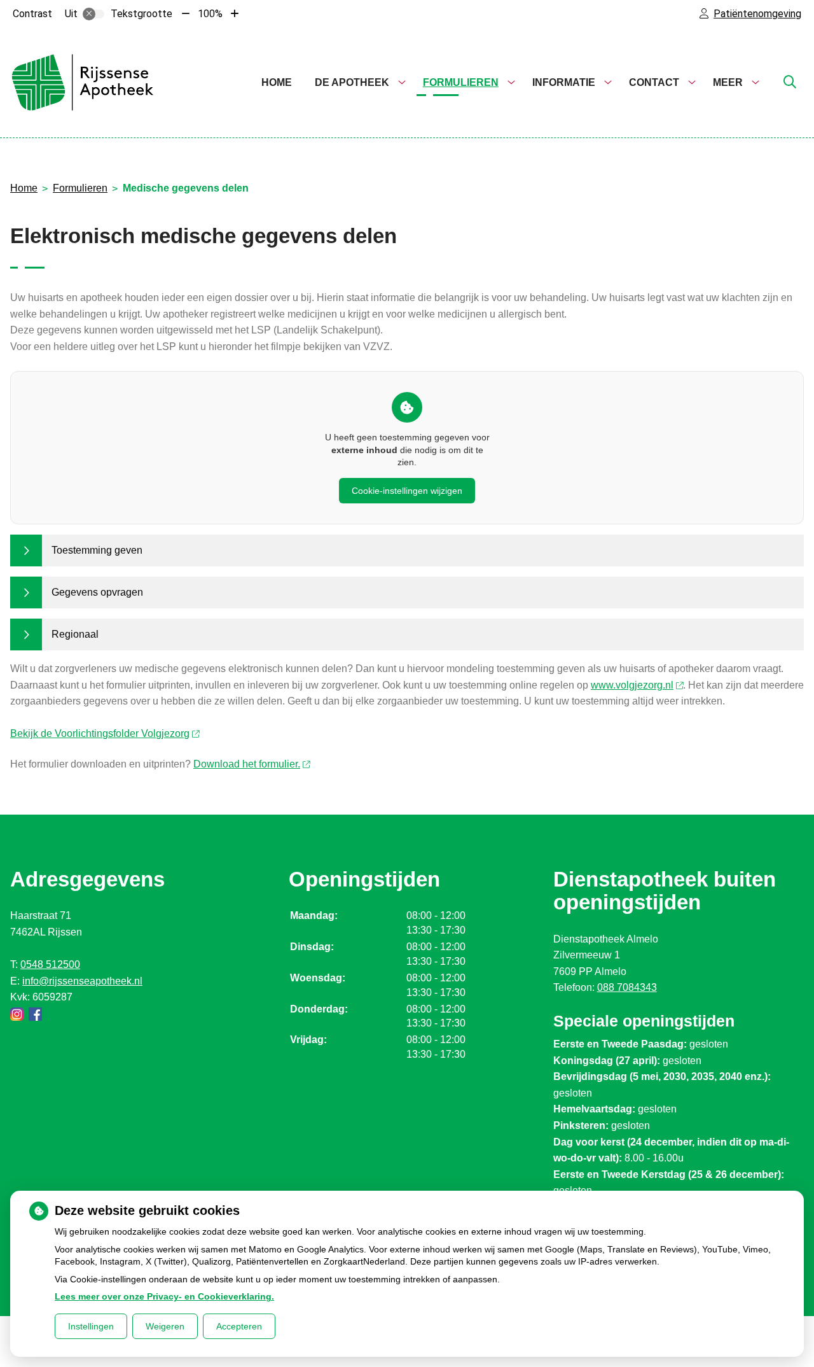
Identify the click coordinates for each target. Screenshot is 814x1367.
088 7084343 (627, 987)
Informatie (563, 82)
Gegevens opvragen (97, 592)
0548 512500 (50, 964)
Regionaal (75, 634)
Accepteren (239, 1326)
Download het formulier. (246, 764)
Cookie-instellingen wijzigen (407, 491)
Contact (654, 82)
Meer (728, 82)
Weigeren (165, 1326)
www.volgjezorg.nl (632, 685)
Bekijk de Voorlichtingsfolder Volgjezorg (100, 733)
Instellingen (91, 1326)
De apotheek (352, 82)
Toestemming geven (97, 550)
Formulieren (461, 82)
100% (210, 14)
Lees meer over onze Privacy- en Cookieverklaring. (164, 1296)
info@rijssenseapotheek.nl (82, 981)
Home (276, 82)
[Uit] (93, 14)
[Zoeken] (790, 83)
